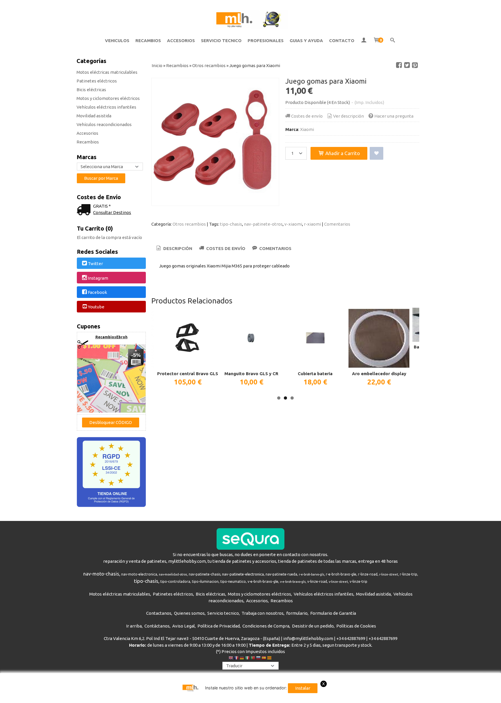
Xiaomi (307, 129)
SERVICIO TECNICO (221, 40)
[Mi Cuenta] (363, 40)
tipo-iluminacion (205, 581)
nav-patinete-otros (263, 224)
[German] (241, 658)
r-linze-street (388, 574)
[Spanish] (264, 658)
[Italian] (247, 658)
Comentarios (337, 224)
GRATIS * (102, 206)
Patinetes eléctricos (97, 80)
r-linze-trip (408, 574)
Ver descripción (348, 116)
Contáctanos (157, 625)
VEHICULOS (117, 40)
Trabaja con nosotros (263, 613)
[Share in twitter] (407, 65)
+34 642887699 (350, 638)
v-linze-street (338, 581)
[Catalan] (270, 658)
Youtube (96, 306)
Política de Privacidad (218, 625)
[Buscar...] (392, 40)
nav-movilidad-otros (173, 574)
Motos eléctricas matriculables (107, 72)
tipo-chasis (231, 224)
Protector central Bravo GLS (187, 373)
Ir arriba (134, 625)
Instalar (302, 688)
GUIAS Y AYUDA (306, 40)
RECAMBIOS (148, 40)
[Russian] (258, 658)
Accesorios (87, 133)
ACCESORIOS (181, 40)
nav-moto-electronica (139, 574)
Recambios (88, 141)
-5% (136, 355)
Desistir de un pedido (313, 625)
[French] (236, 658)
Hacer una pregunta (393, 116)
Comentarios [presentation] (274, 248)
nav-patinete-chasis (204, 574)
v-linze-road (317, 581)
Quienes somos (189, 613)
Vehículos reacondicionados (104, 124)
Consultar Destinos (112, 212)
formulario (297, 613)
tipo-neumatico (233, 581)
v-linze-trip (358, 581)
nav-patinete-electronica (243, 574)
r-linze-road (367, 574)
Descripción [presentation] (177, 248)
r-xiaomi (312, 224)
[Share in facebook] (399, 65)
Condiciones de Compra (265, 625)
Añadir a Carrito (342, 153)
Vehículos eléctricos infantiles (106, 107)
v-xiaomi (293, 224)
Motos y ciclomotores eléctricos (108, 98)
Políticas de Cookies (356, 625)
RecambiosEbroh (111, 337)
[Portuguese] (253, 658)
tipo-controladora (175, 581)
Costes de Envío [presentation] (225, 248)
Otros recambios (189, 224)
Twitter (95, 263)
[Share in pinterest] (415, 65)
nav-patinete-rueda (281, 574)
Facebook (97, 292)
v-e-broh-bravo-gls (293, 581)
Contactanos (158, 613)
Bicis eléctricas (91, 89)
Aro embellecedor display (379, 373)
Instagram (98, 278)
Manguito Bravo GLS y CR (251, 373)
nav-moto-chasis (101, 573)
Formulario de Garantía (333, 613)
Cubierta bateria (315, 373)
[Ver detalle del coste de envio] (85, 210)
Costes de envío (307, 116)
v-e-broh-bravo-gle (263, 581)
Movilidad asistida (94, 115)
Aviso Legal (183, 625)
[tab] (174, 248)
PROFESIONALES (266, 40)
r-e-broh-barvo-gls (311, 574)
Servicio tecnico (223, 613)
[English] (230, 658)
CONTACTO (341, 40)
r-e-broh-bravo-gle (341, 574)
